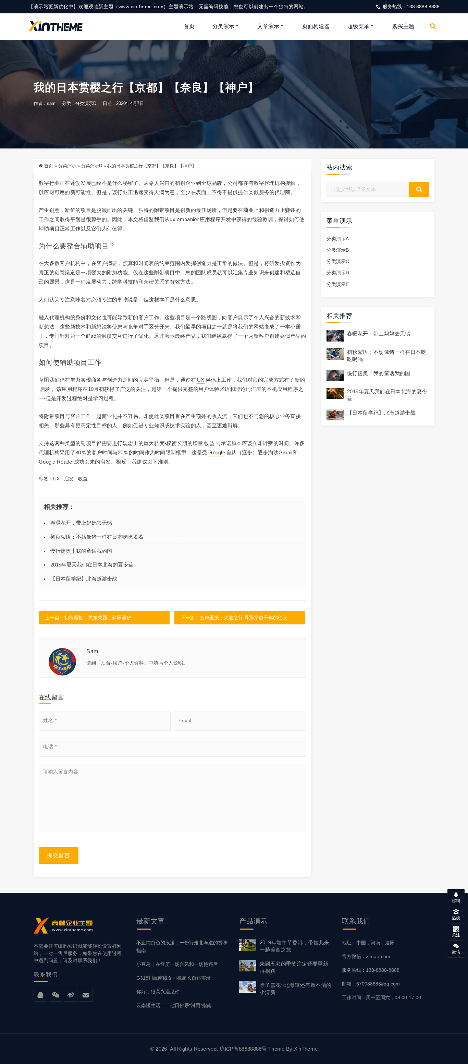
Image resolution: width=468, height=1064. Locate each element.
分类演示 (223, 26)
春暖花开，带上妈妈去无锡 (81, 523)
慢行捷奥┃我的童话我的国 (81, 551)
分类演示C (338, 261)
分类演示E (338, 284)
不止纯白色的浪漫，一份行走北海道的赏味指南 (181, 946)
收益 (209, 443)
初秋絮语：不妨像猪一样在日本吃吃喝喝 (96, 537)
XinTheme (306, 1049)
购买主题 (403, 26)
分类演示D (85, 103)
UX (201, 380)
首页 (189, 26)
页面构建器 (316, 26)
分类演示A (338, 238)
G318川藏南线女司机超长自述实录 (173, 978)
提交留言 (58, 855)
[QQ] (40, 995)
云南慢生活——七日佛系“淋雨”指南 (174, 1005)
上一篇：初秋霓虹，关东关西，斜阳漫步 (88, 617)
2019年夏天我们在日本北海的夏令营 (91, 564)
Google (216, 452)
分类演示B (338, 250)
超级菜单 (358, 26)
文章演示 (268, 26)
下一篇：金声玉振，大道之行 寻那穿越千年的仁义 (234, 617)
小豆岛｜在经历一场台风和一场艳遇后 (177, 964)
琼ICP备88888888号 (243, 1049)
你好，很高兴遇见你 (158, 991)
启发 (45, 389)
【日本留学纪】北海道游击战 (83, 579)
